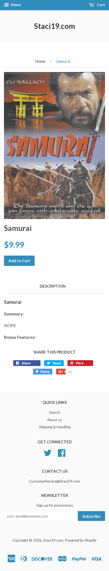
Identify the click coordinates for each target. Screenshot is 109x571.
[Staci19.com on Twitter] (48, 452)
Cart (100, 4)
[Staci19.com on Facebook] (62, 452)
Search (54, 412)
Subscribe (91, 516)
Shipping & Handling (54, 427)
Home (40, 61)
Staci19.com (54, 25)
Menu (15, 4)
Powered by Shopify (81, 540)
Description (53, 286)
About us (54, 420)
